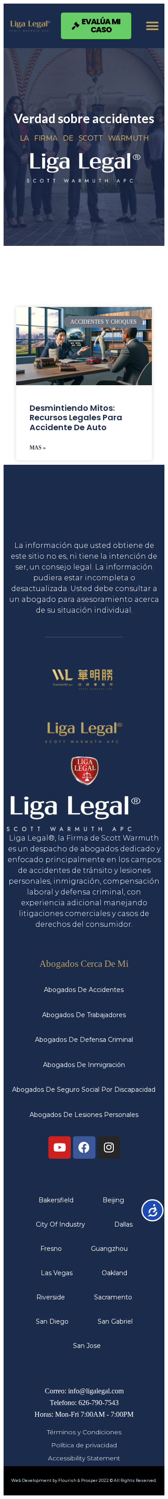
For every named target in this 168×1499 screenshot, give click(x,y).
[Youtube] (59, 1147)
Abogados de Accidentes (84, 990)
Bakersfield (56, 1200)
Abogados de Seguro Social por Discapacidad (83, 1089)
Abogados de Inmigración (84, 1065)
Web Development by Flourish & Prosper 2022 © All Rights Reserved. (84, 1480)
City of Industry (60, 1224)
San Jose (87, 1346)
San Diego (52, 1321)
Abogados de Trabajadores (84, 1015)
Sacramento (113, 1297)
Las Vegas (57, 1273)
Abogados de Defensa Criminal (84, 1040)
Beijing (113, 1200)
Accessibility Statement (84, 1458)
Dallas (123, 1224)
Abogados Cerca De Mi (84, 963)
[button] (152, 26)
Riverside (50, 1297)
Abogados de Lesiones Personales (84, 1115)
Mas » (38, 448)
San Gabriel (115, 1321)
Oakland (114, 1273)
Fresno (51, 1249)
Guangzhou (109, 1249)
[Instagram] (109, 1147)
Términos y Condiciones (84, 1432)
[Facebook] (84, 1147)
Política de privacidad (84, 1445)
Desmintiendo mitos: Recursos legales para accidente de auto (76, 417)
